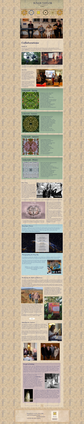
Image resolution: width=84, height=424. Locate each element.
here (49, 221)
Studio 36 (26, 49)
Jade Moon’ (33, 192)
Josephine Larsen (38, 376)
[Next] (61, 28)
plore (24, 231)
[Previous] (21, 28)
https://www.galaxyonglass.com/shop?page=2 (32, 231)
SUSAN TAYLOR (42, 3)
